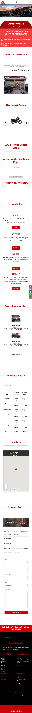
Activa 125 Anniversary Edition (23, 659)
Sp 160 (2, 668)
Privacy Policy (13, 697)
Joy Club (18, 683)
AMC (18, 680)
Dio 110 (18, 664)
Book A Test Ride (5, 707)
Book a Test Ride (20, 682)
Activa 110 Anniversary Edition (23, 661)
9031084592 (18, 39)
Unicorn (3, 665)
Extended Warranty (21, 679)
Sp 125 (2, 662)
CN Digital (11, 695)
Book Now (16, 228)
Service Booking (25, 707)
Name (6, 559)
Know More (16, 268)
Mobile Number (9, 574)
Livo (2, 664)
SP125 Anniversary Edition (6, 667)
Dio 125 (18, 662)
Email (6, 567)
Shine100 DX (4, 671)
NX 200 (2, 658)
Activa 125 (19, 665)
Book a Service (20, 677)
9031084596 (27, 39)
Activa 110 (19, 658)
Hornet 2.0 (3, 661)
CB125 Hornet (4, 659)
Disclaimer (19, 697)
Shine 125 (3, 669)
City (6, 582)
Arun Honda (16, 167)
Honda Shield (19, 684)
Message (7, 590)
